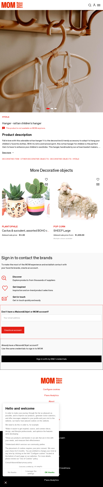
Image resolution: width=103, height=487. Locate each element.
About (51, 401)
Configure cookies (51, 389)
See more (6, 152)
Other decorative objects (35, 159)
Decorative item (10, 159)
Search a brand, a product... (89, 4)
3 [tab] (55, 108)
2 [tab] (52, 108)
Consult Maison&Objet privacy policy (18, 463)
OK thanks (49, 472)
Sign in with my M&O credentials (51, 359)
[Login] (94, 5)
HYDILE (76, 159)
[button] (5, 482)
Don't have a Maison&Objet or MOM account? (25, 311)
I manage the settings (30, 472)
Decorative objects (60, 159)
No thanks (12, 472)
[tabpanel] (51, 61)
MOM (12, 5)
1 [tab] (48, 108)
